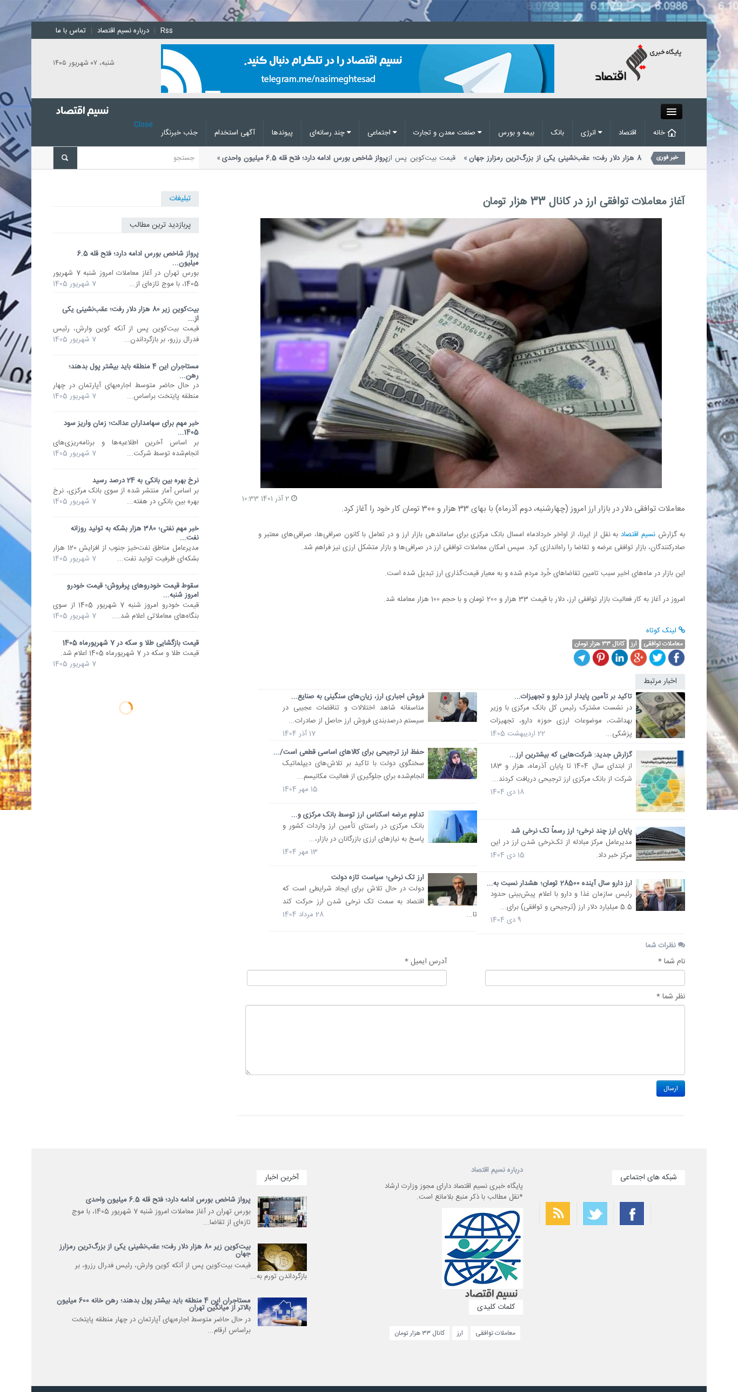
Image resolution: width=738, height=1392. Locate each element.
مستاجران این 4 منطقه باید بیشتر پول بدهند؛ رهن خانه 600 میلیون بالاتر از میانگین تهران (154, 1304)
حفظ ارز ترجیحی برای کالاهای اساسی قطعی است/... (348, 752)
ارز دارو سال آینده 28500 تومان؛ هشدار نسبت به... (559, 883)
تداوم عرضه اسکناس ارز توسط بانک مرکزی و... (357, 815)
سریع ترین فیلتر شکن (664, 1277)
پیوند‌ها (282, 133)
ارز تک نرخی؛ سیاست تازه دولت (377, 877)
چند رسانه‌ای (328, 133)
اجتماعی (380, 133)
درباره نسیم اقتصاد (123, 31)
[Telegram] (582, 658)
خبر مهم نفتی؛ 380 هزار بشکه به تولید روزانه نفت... (135, 533)
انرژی (589, 133)
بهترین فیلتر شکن (667, 1249)
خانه (660, 133)
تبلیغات (180, 198)
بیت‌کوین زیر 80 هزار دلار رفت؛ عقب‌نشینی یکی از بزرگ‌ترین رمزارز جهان (155, 1250)
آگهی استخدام (234, 133)
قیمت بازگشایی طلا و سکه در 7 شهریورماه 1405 (131, 643)
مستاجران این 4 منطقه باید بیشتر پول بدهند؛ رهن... (134, 371)
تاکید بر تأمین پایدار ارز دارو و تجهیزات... (573, 696)
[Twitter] (657, 658)
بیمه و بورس (516, 133)
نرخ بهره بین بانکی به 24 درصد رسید (145, 480)
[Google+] (638, 658)
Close (143, 124)
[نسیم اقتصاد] (639, 64)
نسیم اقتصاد (638, 534)
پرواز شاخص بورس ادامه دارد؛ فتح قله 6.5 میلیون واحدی (168, 1200)
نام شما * (671, 961)
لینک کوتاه (662, 631)
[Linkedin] (620, 658)
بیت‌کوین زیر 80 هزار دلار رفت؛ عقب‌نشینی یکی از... (130, 314)
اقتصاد (627, 133)
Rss (166, 31)
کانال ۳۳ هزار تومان (419, 1333)
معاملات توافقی (495, 1333)
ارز (460, 1333)
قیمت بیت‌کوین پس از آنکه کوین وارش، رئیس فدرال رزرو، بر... (513, 163)
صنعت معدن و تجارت (445, 133)
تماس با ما (71, 31)
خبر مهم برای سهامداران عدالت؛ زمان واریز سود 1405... (131, 427)
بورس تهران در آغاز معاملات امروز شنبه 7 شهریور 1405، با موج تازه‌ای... (216, 163)
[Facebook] (676, 658)
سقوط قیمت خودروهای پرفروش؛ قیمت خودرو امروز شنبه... (133, 590)
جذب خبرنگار (179, 133)
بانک (557, 133)
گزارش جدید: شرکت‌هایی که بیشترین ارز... (570, 755)
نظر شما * (670, 996)
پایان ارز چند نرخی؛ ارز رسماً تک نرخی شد (571, 831)
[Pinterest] (601, 658)
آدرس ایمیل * (426, 961)
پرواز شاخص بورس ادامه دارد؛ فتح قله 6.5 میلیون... (138, 258)
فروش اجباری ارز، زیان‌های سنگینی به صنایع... (357, 696)
